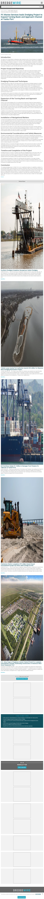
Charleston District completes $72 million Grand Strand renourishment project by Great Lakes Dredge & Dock (18, 564)
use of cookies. (38, 894)
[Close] (42, 894)
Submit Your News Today (22, 678)
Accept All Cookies (21, 897)
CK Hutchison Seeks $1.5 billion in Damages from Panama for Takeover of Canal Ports (20, 466)
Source (2, 176)
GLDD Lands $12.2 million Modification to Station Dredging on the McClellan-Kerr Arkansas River (20, 717)
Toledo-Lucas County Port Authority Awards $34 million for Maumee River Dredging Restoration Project (22, 368)
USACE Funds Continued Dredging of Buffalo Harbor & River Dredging (15, 723)
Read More (3, 376)
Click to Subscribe (22, 767)
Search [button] (40, 6)
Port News (10, 10)
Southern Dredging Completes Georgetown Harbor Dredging (19, 270)
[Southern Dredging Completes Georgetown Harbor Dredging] (22, 226)
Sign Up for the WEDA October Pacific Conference (12, 724)
